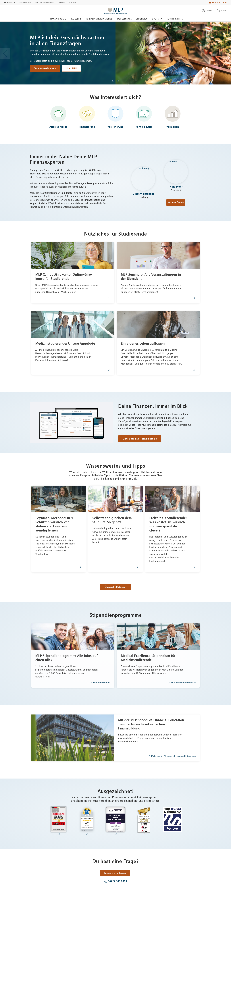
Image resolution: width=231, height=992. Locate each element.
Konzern (72, 2)
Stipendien (141, 18)
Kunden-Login (219, 2)
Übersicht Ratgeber (115, 586)
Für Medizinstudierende (99, 18)
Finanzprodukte (57, 18)
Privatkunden (25, 2)
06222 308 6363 (117, 881)
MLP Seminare (124, 18)
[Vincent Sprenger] (143, 179)
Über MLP (157, 18)
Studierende (9, 2)
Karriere (61, 2)
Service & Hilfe (175, 18)
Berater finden (176, 202)
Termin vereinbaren (45, 68)
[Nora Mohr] (176, 172)
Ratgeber (76, 18)
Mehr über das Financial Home (139, 438)
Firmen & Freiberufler (44, 2)
